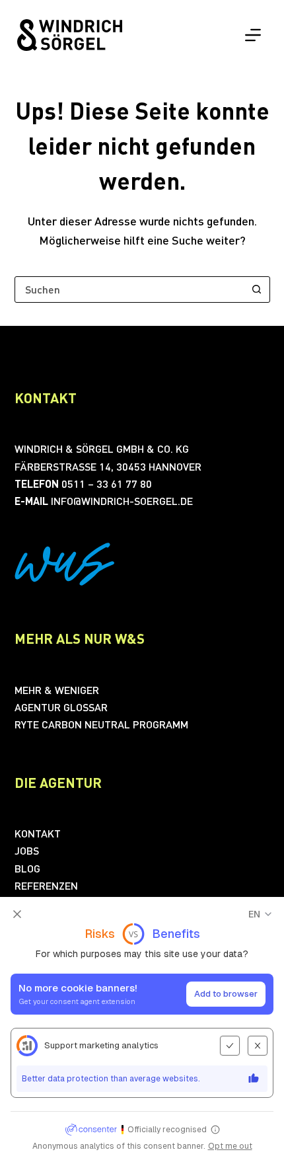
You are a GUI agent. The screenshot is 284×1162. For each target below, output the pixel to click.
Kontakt (38, 833)
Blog (27, 868)
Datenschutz (173, 1146)
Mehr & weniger (57, 690)
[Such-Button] (256, 289)
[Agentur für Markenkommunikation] (69, 35)
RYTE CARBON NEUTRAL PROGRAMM (101, 724)
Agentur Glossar (61, 707)
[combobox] (129, 289)
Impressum (106, 1146)
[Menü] (253, 35)
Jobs (27, 850)
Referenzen (46, 885)
